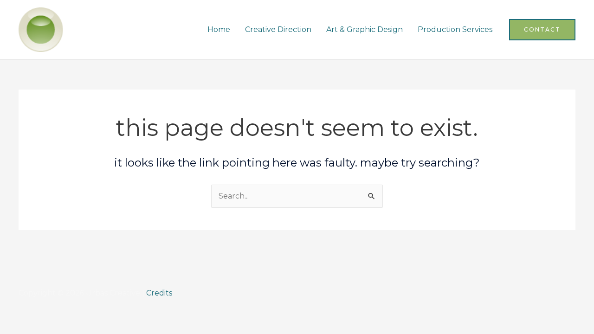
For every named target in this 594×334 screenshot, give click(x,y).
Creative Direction (278, 29)
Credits (159, 293)
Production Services (455, 29)
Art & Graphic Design (364, 29)
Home (218, 29)
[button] (542, 29)
